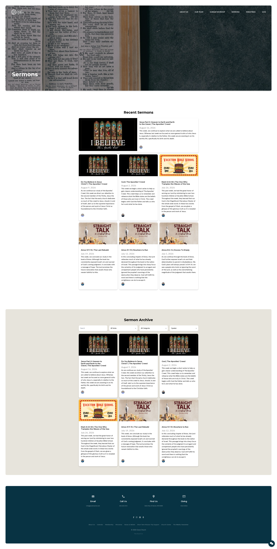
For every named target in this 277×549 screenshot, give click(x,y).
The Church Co (138, 533)
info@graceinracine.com (93, 505)
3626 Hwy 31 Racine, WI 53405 (153, 505)
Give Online (184, 505)
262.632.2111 (123, 505)
